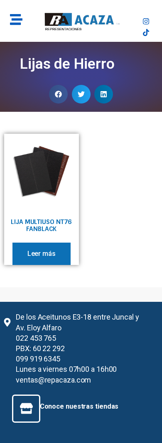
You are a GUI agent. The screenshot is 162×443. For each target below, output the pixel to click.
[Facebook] (146, 10)
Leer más (41, 254)
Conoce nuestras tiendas (79, 406)
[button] (58, 94)
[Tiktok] (146, 32)
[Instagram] (146, 21)
